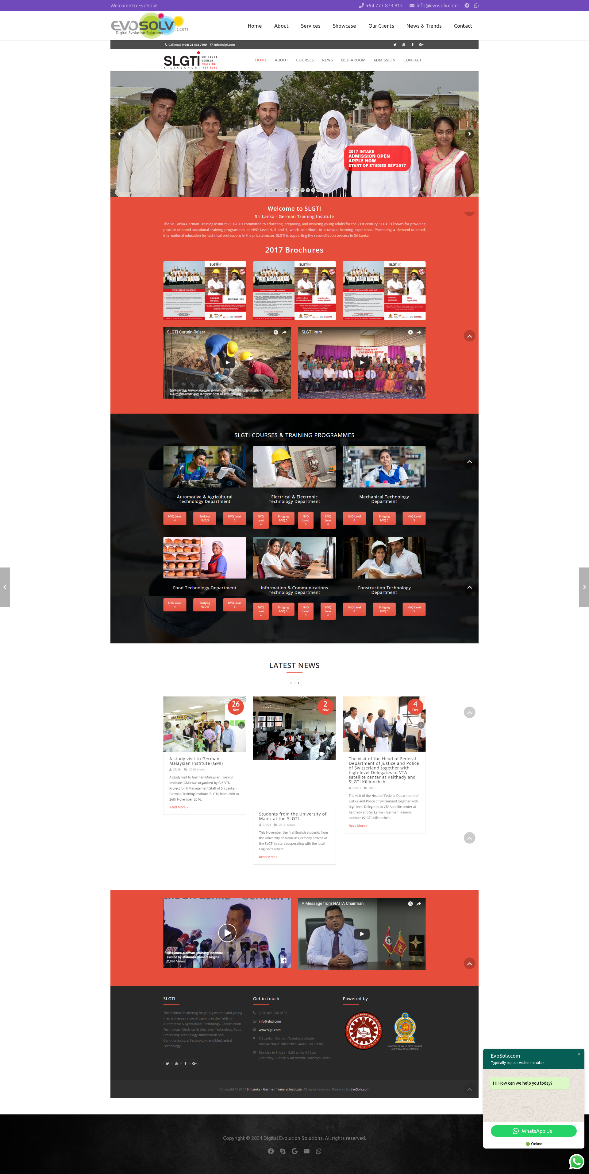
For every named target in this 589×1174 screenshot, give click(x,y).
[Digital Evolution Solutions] (149, 25)
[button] (325, 25)
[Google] (295, 1151)
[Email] (307, 1151)
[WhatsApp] (476, 5)
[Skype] (283, 1151)
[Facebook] (466, 5)
